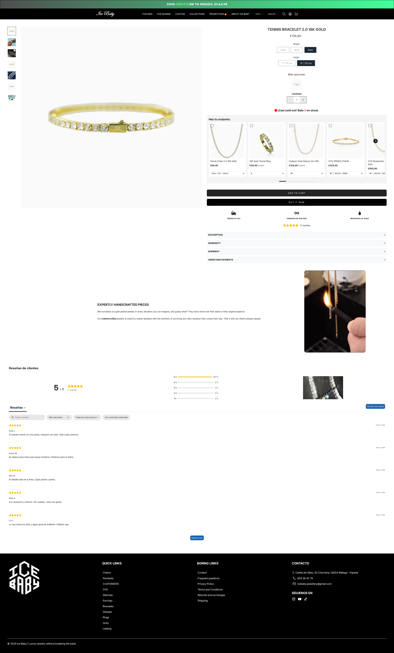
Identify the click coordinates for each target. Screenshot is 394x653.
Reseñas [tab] (18, 407)
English (271, 14)
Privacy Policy (206, 583)
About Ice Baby (240, 14)
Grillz (106, 623)
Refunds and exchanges (211, 595)
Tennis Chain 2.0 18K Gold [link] (223, 161)
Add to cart (297, 193)
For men (147, 14)
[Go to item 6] (11, 86)
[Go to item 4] (11, 64)
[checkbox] (116, 417)
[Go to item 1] (11, 31)
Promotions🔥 (218, 14)
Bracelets (108, 606)
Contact (202, 572)
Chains (107, 572)
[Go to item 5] (11, 75)
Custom (180, 14)
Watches (108, 595)
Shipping (203, 600)
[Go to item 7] (11, 97)
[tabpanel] (197, 479)
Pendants (108, 578)
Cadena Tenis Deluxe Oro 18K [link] (304, 161)
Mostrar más (197, 538)
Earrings (107, 600)
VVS (105, 589)
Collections (197, 14)
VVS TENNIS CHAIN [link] (338, 161)
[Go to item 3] (11, 53)
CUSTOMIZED (111, 583)
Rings (106, 617)
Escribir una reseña (375, 406)
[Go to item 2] (11, 42)
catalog (107, 628)
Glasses (107, 611)
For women (164, 14)
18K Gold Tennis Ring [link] (260, 161)
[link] (227, 141)
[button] (375, 141)
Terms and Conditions (210, 589)
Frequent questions (208, 578)
